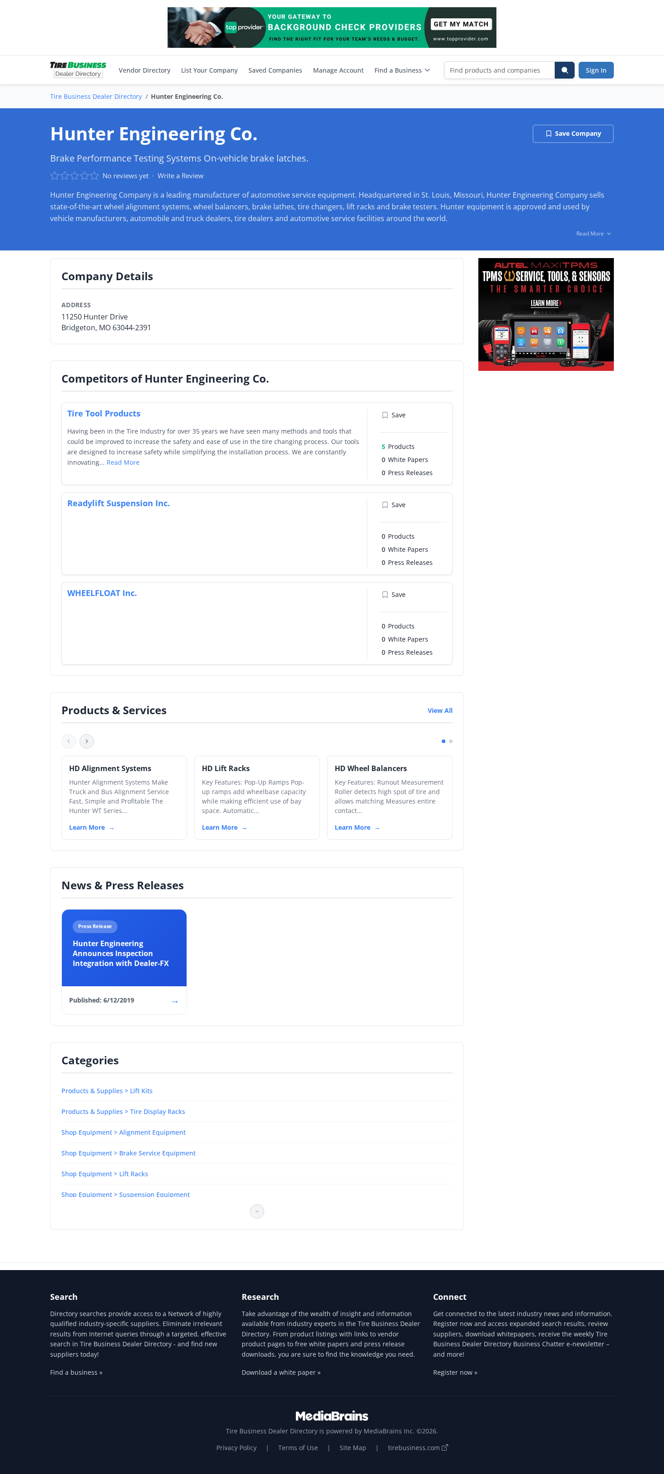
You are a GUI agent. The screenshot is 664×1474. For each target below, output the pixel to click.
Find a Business (398, 70)
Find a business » (76, 1372)
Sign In (596, 70)
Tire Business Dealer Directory (96, 96)
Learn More (87, 827)
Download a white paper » (281, 1372)
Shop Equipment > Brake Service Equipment (128, 1153)
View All (440, 710)
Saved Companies (275, 70)
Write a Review (181, 175)
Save (399, 415)
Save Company (578, 133)
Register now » (455, 1372)
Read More (123, 462)
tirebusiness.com (415, 1447)
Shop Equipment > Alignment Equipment (123, 1132)
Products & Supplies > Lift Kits (107, 1090)
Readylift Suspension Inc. (118, 503)
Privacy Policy (236, 1447)
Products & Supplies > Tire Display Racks (123, 1111)
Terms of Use (298, 1447)
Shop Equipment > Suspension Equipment (125, 1194)
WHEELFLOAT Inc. (102, 592)
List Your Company (209, 70)
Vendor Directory (144, 70)
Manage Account (338, 70)
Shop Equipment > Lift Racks (104, 1173)
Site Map (353, 1447)
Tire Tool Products (103, 413)
